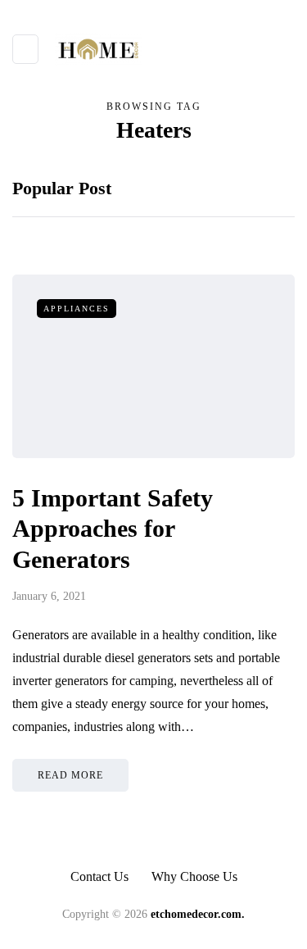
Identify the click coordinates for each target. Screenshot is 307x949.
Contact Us (99, 876)
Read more (70, 775)
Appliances (76, 308)
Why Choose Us (194, 876)
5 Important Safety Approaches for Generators (112, 528)
